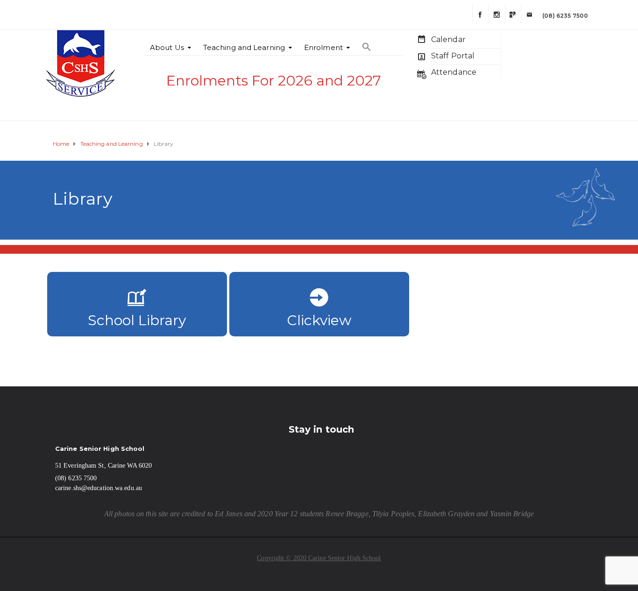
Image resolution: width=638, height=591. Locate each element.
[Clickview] (319, 300)
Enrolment (323, 47)
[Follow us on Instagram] (496, 14)
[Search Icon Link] (366, 42)
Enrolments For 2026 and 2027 (273, 80)
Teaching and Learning (244, 47)
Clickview (319, 320)
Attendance (453, 72)
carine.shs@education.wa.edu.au (98, 487)
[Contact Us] (529, 14)
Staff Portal (453, 55)
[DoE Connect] (513, 14)
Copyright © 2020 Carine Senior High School (319, 558)
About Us (167, 47)
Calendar (448, 39)
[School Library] (137, 300)
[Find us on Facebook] (480, 14)
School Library (137, 320)
